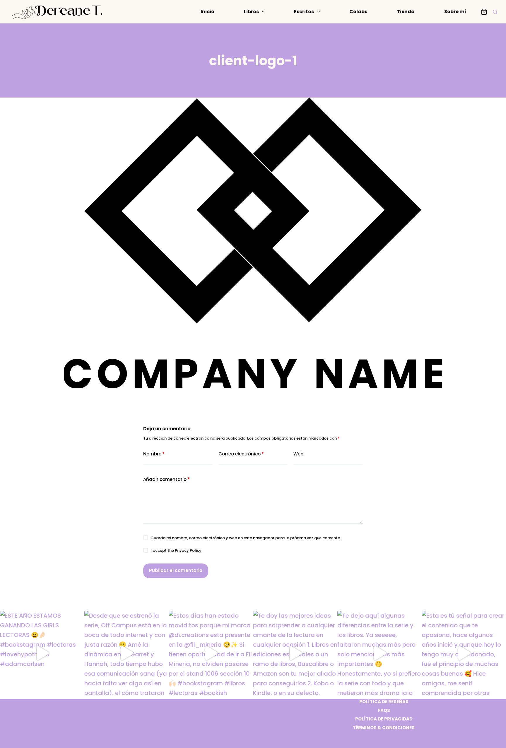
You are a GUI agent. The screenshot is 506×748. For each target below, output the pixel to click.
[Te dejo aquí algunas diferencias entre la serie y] (379, 653)
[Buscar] (495, 12)
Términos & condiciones (384, 728)
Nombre (154, 454)
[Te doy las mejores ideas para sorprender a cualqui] (295, 653)
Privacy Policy (188, 550)
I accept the (176, 550)
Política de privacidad (384, 719)
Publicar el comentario (175, 570)
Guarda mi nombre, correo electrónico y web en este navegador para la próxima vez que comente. (246, 538)
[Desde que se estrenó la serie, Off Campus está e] (126, 653)
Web (298, 454)
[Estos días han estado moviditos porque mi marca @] (211, 653)
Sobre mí (455, 11)
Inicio (207, 11)
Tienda (406, 11)
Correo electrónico (241, 454)
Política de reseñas (383, 702)
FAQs (384, 710)
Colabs (358, 11)
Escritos (304, 11)
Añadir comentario (166, 479)
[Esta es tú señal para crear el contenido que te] (464, 653)
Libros (251, 11)
